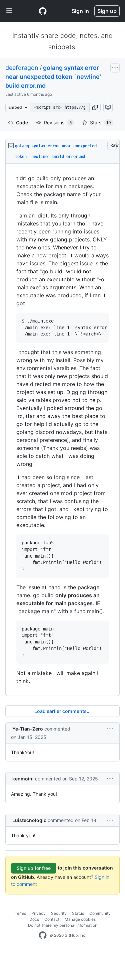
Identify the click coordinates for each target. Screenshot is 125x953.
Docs (34, 919)
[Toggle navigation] (9, 11)
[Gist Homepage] (43, 11)
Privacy (38, 913)
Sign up (107, 11)
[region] (62, 430)
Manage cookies (80, 919)
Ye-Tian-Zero (27, 729)
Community (100, 913)
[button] (95, 107)
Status (78, 913)
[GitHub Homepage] (43, 935)
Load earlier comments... (62, 711)
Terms (20, 913)
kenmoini (23, 778)
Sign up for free (34, 868)
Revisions (58, 122)
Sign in (80, 11)
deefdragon (21, 67)
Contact (51, 919)
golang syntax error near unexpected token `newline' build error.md (53, 76)
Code (22, 122)
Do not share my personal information (62, 925)
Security (59, 913)
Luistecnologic (29, 820)
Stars (100, 122)
